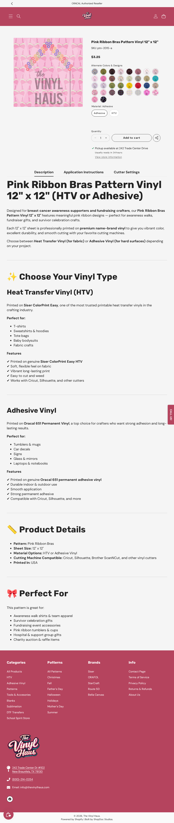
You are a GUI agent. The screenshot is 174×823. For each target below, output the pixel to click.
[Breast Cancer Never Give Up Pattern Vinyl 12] (95, 79)
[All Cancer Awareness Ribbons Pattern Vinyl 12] (138, 92)
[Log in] (155, 16)
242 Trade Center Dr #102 (28, 767)
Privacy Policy (137, 683)
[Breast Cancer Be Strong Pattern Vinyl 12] (103, 79)
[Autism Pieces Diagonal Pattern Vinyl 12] (121, 86)
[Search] (18, 16)
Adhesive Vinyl (16, 683)
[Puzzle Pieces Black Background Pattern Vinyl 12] (121, 92)
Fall (49, 683)
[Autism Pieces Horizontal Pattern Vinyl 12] (103, 72)
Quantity (96, 131)
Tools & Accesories (19, 695)
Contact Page (137, 671)
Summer (52, 712)
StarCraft (93, 683)
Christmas (53, 677)
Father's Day (55, 689)
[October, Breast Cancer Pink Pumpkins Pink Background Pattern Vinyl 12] (103, 92)
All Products (14, 671)
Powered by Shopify (72, 819)
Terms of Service (139, 677)
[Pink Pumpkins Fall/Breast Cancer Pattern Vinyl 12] (95, 92)
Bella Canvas (96, 695)
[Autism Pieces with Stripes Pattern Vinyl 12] (138, 79)
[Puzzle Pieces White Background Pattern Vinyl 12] (129, 92)
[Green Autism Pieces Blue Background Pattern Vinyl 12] (147, 86)
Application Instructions (84, 172)
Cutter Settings (127, 172)
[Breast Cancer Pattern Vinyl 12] (129, 72)
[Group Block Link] (87, 731)
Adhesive (99, 113)
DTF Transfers (15, 712)
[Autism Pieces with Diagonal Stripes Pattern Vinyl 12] (147, 79)
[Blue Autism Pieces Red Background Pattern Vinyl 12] (138, 86)
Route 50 (94, 689)
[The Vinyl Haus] (87, 16)
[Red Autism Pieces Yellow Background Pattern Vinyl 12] (129, 86)
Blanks (11, 700)
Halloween (53, 695)
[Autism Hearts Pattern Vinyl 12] (129, 79)
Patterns (12, 689)
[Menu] (10, 16)
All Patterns (54, 671)
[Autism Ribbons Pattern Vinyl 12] (121, 79)
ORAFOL (93, 677)
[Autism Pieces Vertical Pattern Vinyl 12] (112, 86)
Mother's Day (55, 706)
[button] (11, 3)
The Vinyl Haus (91, 815)
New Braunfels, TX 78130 (27, 771)
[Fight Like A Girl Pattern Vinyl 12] (147, 92)
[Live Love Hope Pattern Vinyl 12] (155, 92)
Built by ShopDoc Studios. (99, 819)
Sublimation (14, 706)
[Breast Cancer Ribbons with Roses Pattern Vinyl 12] (121, 72)
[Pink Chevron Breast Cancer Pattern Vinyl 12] (138, 72)
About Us (134, 695)
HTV (114, 113)
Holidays (52, 700)
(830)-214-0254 (22, 779)
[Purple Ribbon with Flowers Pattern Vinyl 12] (95, 86)
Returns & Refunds (140, 689)
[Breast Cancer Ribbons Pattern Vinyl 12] (112, 72)
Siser (91, 671)
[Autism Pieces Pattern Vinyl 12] (95, 72)
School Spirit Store (18, 718)
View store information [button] (108, 157)
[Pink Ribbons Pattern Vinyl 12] (95, 99)
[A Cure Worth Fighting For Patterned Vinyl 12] (103, 99)
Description (44, 172)
